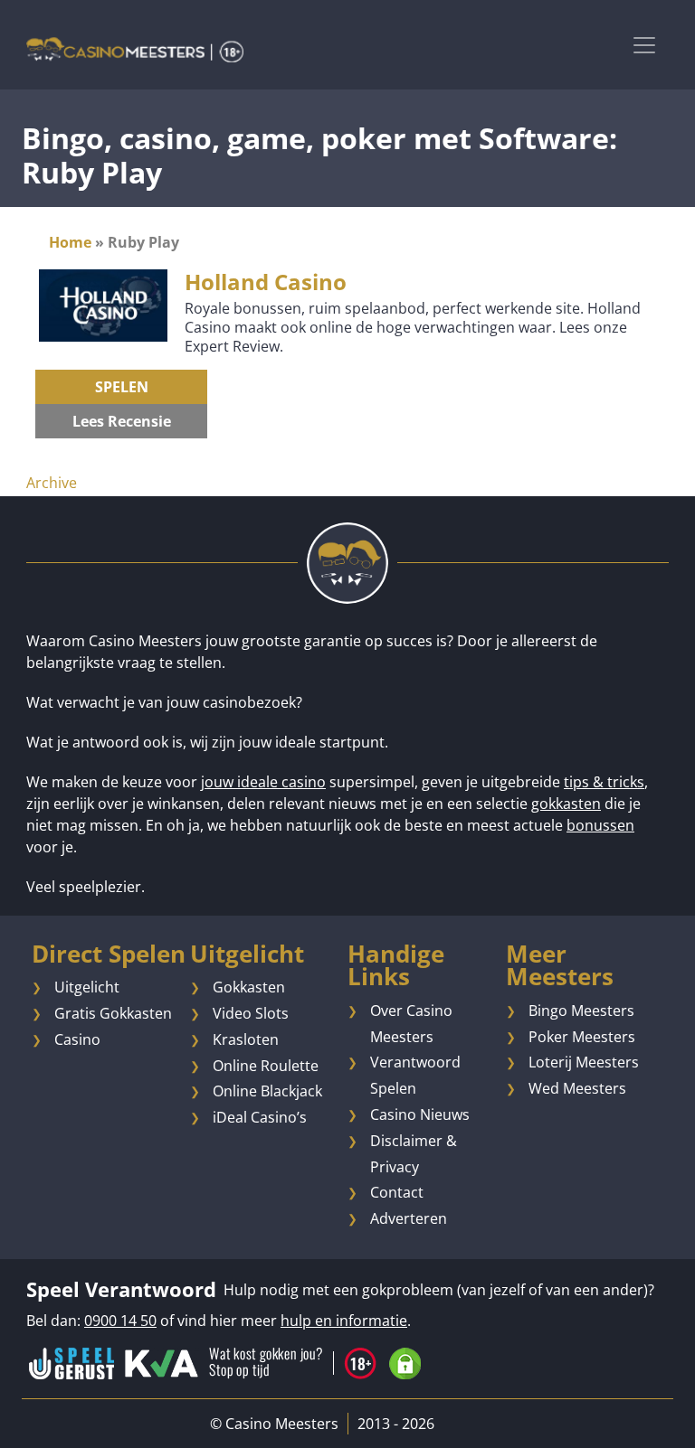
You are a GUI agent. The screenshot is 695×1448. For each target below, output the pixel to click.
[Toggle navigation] (644, 44)
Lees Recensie (121, 421)
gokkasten (566, 803)
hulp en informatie (344, 1320)
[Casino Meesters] (134, 48)
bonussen (600, 825)
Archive (51, 483)
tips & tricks (604, 782)
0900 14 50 (120, 1320)
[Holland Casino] (103, 304)
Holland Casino (266, 281)
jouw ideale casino (263, 782)
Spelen (121, 387)
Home (70, 242)
